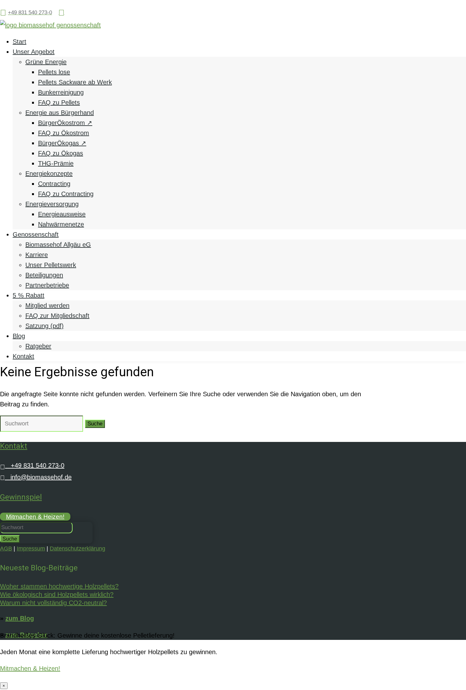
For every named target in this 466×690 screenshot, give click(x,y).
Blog (19, 335)
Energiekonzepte (49, 173)
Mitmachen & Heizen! (35, 516)
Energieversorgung (52, 203)
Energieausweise (62, 214)
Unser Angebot (34, 51)
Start (19, 41)
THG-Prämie (56, 163)
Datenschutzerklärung (77, 548)
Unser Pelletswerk (50, 264)
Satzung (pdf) (44, 325)
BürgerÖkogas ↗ (62, 143)
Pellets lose (54, 72)
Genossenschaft (36, 234)
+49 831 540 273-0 (32, 465)
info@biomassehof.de (36, 477)
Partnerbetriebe (47, 285)
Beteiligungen (44, 275)
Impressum (31, 548)
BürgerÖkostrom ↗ (65, 122)
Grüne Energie (46, 61)
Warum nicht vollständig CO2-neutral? (53, 602)
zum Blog (19, 618)
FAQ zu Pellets (59, 102)
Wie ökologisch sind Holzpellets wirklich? (56, 594)
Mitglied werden (47, 305)
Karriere (36, 254)
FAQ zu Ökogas (60, 153)
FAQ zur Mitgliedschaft (57, 315)
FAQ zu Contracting (66, 193)
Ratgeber (38, 346)
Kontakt (23, 356)
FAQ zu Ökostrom (63, 132)
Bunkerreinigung (61, 92)
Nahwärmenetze (61, 224)
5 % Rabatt (28, 295)
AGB (6, 548)
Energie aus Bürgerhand (59, 112)
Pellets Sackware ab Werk (75, 82)
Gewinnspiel (21, 497)
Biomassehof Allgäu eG (58, 244)
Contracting (54, 183)
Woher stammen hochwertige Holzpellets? (59, 586)
